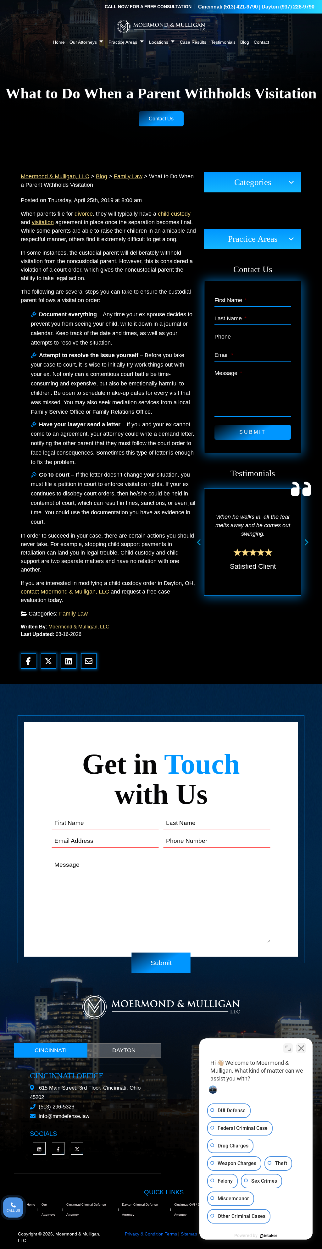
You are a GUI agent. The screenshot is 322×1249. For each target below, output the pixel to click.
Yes (171, 640)
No (150, 640)
